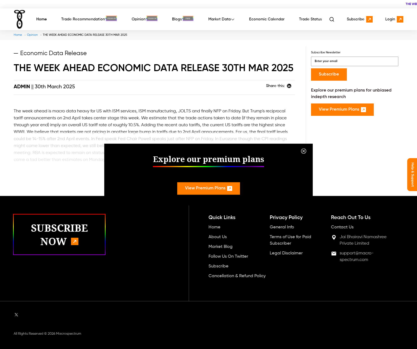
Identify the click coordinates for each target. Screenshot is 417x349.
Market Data (219, 19)
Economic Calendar (267, 19)
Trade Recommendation (83, 19)
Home (41, 19)
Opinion (139, 19)
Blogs (177, 19)
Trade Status (310, 19)
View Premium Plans (205, 188)
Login (390, 19)
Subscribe (355, 19)
